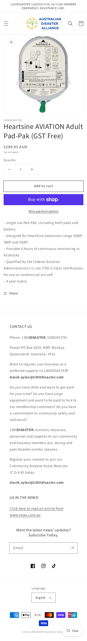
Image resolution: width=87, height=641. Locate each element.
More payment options (43, 211)
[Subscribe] (72, 548)
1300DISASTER (37, 631)
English (41, 598)
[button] (6, 23)
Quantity (10, 160)
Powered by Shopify (54, 631)
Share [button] (13, 293)
